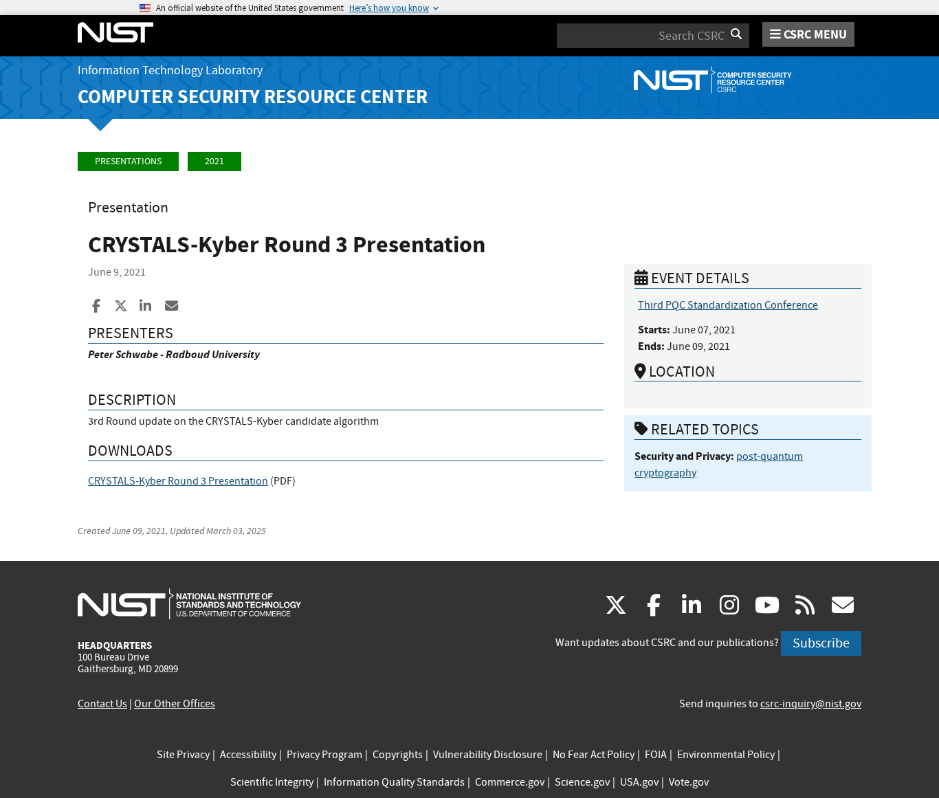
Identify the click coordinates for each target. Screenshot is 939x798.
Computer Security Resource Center (253, 96)
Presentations (128, 161)
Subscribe (821, 643)
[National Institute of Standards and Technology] (189, 603)
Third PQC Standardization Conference (728, 305)
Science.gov (582, 782)
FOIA (656, 755)
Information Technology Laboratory (170, 70)
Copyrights (398, 755)
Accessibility (248, 755)
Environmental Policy (726, 755)
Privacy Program (324, 755)
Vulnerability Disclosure (487, 755)
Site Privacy (183, 755)
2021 (214, 161)
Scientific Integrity (271, 782)
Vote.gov (689, 782)
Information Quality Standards (394, 782)
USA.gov (639, 782)
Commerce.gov (509, 782)
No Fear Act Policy (593, 755)
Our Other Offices (174, 704)
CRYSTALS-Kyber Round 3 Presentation (178, 481)
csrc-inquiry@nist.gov (810, 704)
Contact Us (102, 704)
